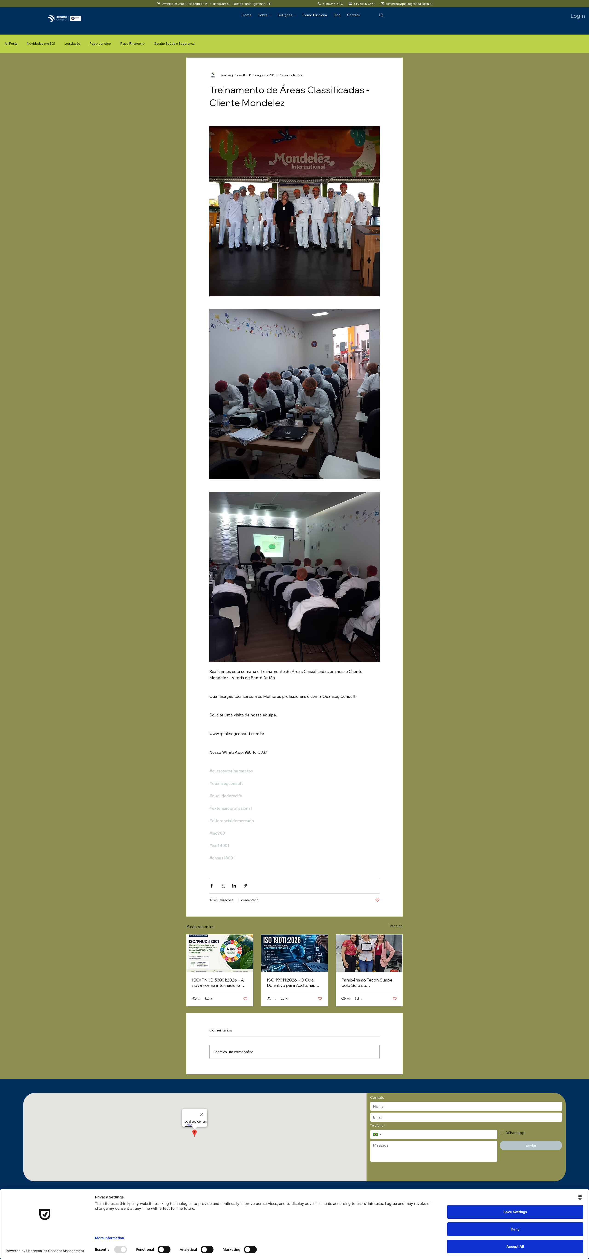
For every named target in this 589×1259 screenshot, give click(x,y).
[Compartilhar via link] (245, 886)
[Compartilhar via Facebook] (211, 886)
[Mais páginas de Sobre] (270, 15)
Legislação (72, 43)
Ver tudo (396, 926)
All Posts (11, 43)
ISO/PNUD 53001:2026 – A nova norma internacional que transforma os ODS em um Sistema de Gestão (218, 982)
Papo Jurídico (100, 43)
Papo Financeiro (132, 43)
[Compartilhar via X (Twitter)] (223, 886)
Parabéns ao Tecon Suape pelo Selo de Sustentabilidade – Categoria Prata (367, 982)
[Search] (381, 15)
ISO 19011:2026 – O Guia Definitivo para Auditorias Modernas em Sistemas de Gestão (293, 982)
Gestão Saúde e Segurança (174, 43)
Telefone (377, 1125)
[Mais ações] (377, 75)
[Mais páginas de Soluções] (295, 15)
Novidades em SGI (41, 43)
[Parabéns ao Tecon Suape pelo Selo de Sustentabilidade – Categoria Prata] (369, 953)
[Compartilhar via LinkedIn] (234, 886)
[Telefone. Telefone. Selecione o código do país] (377, 1134)
